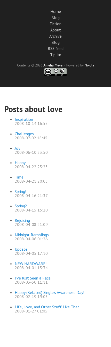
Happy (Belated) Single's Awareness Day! (49, 292)
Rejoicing (22, 220)
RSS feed (56, 48)
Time (19, 177)
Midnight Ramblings (32, 234)
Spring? (21, 205)
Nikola (89, 65)
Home (55, 11)
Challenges (24, 133)
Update (21, 249)
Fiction (55, 23)
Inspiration (24, 119)
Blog (55, 17)
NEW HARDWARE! (30, 263)
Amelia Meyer (53, 65)
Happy (20, 162)
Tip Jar (55, 54)
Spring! (20, 191)
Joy (17, 148)
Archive (55, 36)
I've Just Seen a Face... (34, 278)
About (55, 29)
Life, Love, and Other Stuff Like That (47, 306)
